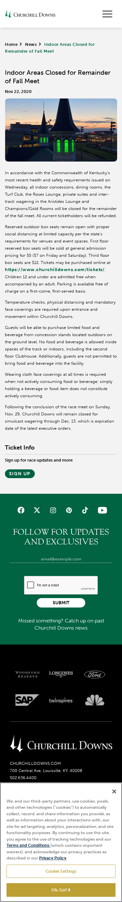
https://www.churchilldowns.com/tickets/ (54, 269)
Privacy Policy (52, 858)
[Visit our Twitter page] (37, 510)
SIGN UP (20, 474)
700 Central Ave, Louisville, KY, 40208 (46, 770)
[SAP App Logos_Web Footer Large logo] (27, 700)
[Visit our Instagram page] (53, 510)
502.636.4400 (23, 777)
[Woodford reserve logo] (27, 674)
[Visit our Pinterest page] (69, 510)
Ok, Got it (61, 889)
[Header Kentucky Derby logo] (30, 14)
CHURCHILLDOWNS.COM (35, 763)
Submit (61, 603)
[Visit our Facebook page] (20, 510)
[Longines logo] (61, 674)
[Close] (114, 791)
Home (11, 44)
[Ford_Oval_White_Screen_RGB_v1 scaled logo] (95, 674)
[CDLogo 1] (61, 744)
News (31, 44)
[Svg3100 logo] (95, 700)
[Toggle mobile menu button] (107, 14)
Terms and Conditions (28, 845)
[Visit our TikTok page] (85, 510)
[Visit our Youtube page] (101, 510)
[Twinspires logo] (61, 700)
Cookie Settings (61, 871)
